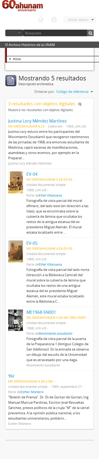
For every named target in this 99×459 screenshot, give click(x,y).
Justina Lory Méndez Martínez (37, 121)
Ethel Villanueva (50, 195)
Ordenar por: (44, 91)
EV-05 (31, 243)
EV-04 (31, 174)
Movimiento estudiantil (55, 333)
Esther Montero (32, 392)
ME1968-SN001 (41, 312)
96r (11, 376)
